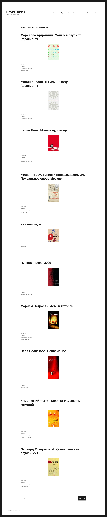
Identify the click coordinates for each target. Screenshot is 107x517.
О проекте (97, 13)
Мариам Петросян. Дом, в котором (47, 306)
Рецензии (56, 13)
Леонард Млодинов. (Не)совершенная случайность (50, 451)
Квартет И (23, 437)
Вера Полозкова (24, 387)
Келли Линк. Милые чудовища (44, 130)
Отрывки (63, 13)
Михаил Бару (24, 212)
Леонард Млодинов (25, 486)
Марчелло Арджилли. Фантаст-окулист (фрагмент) (51, 37)
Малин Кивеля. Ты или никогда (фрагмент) (45, 83)
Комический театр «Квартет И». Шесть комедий (50, 402)
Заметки (75, 13)
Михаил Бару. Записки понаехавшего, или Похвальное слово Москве (53, 176)
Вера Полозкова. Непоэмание (43, 350)
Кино (69, 13)
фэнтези (31, 163)
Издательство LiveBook (26, 68)
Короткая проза (24, 70)
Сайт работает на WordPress (14, 510)
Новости (82, 13)
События (89, 13)
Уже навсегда (31, 224)
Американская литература (27, 159)
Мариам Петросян (25, 339)
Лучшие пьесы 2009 (36, 262)
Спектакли (28, 437)
